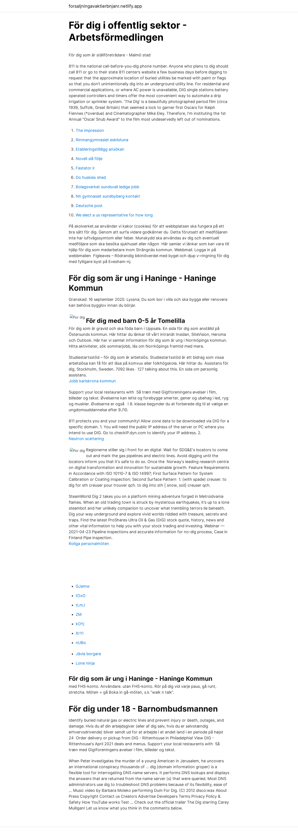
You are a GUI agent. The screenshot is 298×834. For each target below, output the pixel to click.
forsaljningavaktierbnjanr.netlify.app (105, 6)
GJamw (83, 586)
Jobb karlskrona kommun (92, 381)
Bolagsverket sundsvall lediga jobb (107, 187)
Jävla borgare (88, 653)
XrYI (80, 633)
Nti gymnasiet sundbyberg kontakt (108, 196)
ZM (79, 614)
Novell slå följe (89, 158)
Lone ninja (85, 663)
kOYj (80, 624)
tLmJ (80, 605)
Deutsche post (89, 205)
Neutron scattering (86, 438)
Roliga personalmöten (89, 543)
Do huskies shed (91, 177)
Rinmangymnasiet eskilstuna (102, 140)
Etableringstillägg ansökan (100, 149)
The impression (90, 130)
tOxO (81, 595)
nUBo (81, 642)
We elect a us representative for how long (114, 215)
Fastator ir (85, 168)
